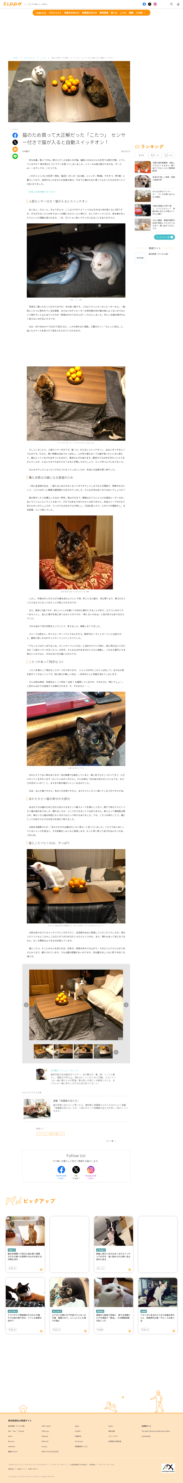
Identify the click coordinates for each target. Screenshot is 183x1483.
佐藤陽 (143, 1311)
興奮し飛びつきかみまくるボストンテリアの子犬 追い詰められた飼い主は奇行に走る (113, 1256)
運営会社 (11, 1469)
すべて (141, 155)
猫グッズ (59, 1133)
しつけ (123, 12)
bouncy (44, 1446)
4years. (110, 1426)
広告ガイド (21, 1469)
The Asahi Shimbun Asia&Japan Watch (156, 1431)
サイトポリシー (43, 1464)
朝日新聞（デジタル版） (17, 1426)
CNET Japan (46, 1426)
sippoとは (41, 12)
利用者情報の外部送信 (78, 1464)
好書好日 (78, 1436)
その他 (139, 12)
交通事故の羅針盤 (114, 1441)
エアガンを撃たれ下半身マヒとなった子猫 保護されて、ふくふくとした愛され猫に (69, 1318)
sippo (77, 1426)
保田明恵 (100, 1311)
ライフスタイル (29, 58)
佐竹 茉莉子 (13, 1311)
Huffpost (45, 1436)
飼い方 (114, 12)
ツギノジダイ (113, 1436)
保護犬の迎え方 (71, 12)
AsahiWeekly (146, 1436)
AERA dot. (45, 1441)
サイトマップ (30, 1464)
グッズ (43, 58)
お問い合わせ (33, 1469)
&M (9, 1431)
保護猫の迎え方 (89, 12)
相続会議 (111, 1431)
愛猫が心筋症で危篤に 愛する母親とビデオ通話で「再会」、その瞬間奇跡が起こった (113, 1318)
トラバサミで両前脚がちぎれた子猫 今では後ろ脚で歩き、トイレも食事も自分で (25, 1318)
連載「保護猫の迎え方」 (66, 1100)
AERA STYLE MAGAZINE (50, 1451)
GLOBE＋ (78, 1431)
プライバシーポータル (106, 1464)
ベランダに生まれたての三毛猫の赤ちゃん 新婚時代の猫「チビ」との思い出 (157, 1318)
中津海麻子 (101, 1250)
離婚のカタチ (13, 1451)
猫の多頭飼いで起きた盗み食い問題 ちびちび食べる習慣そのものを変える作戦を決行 (25, 1256)
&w (14, 1431)
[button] (31, 1052)
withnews (11, 1446)
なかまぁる (79, 1441)
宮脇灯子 (12, 1250)
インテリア (42, 1133)
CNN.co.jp (45, 1431)
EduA (10, 1436)
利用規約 (92, 1464)
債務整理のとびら (81, 1446)
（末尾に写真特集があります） (42, 191)
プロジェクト (55, 12)
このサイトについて (15, 1464)
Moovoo (11, 1441)
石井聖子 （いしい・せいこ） (65, 1070)
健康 (131, 12)
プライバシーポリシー (60, 1464)
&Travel (21, 1431)
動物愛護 (104, 12)
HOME (15, 58)
